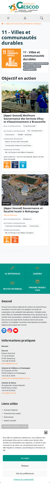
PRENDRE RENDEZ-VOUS (15, 426)
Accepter (25, 458)
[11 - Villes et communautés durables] (11, 58)
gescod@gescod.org (9, 364)
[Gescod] (25, 7)
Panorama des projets (12, 413)
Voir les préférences (25, 473)
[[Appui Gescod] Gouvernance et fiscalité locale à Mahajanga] (25, 190)
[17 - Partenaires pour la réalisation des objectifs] (15, 164)
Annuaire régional (11, 410)
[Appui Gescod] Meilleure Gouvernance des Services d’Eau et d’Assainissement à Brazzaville (25, 118)
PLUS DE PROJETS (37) (12, 251)
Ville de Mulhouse (10, 215)
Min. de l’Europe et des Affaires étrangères (19, 152)
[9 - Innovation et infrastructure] (15, 239)
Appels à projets (10, 421)
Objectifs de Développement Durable (23, 24)
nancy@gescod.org (9, 393)
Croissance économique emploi (15, 226)
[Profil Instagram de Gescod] (9, 330)
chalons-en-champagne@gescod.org (16, 378)
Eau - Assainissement (35, 131)
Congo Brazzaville (29, 126)
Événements (8, 417)
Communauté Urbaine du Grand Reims (18, 145)
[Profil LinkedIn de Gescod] (4, 330)
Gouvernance (9, 134)
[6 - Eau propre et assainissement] (22, 164)
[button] (45, 432)
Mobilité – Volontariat (25, 134)
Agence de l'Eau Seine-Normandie (16, 141)
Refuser (25, 466)
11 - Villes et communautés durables (33, 55)
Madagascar (27, 219)
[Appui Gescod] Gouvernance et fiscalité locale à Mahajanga (23, 209)
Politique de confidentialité (24, 479)
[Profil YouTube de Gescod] (15, 330)
